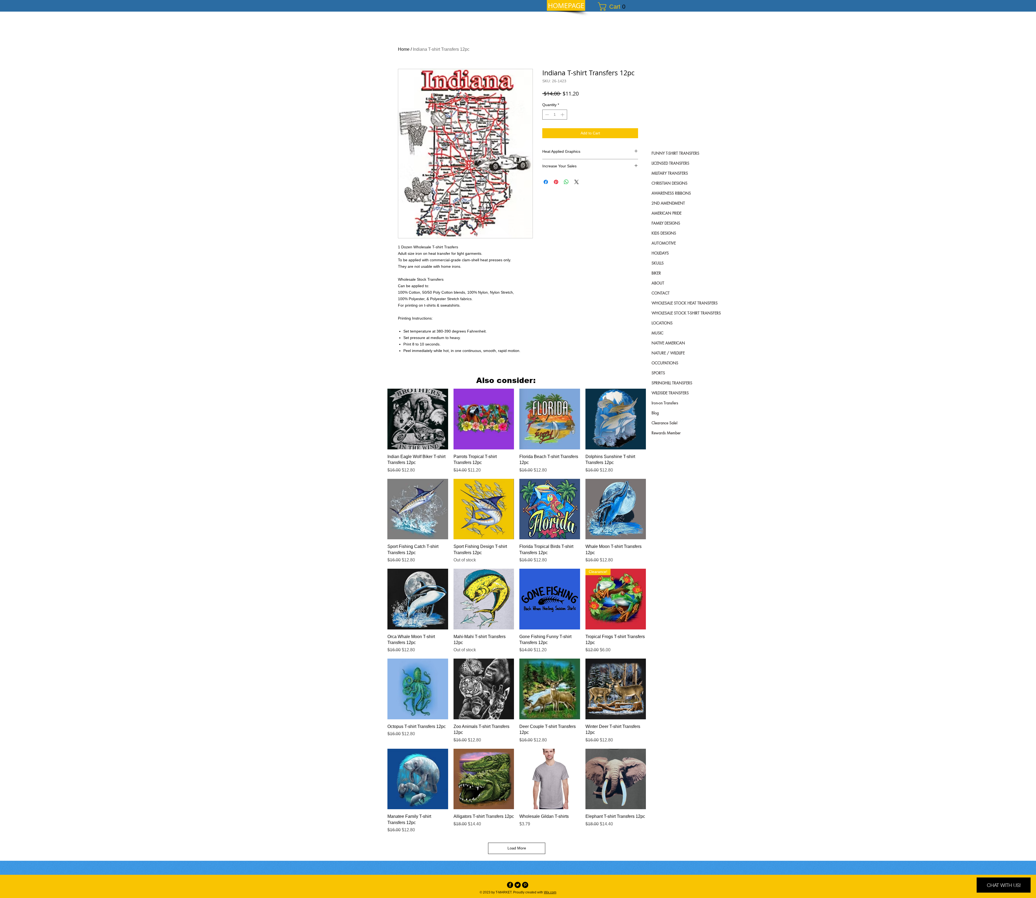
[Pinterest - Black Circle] (525, 885)
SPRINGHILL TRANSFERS (672, 382)
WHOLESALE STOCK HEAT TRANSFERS (685, 303)
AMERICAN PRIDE (666, 213)
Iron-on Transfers (665, 402)
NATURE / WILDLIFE (668, 352)
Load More (516, 848)
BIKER (656, 273)
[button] (614, 6)
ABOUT (658, 283)
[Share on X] (576, 182)
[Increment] (563, 114)
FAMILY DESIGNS (666, 223)
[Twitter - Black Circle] (517, 885)
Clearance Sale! (665, 422)
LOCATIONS (662, 323)
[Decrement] (546, 114)
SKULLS (658, 263)
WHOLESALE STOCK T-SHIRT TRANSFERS (686, 313)
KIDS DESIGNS (664, 233)
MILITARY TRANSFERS (670, 173)
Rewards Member (666, 432)
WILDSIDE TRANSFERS (670, 392)
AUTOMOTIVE (664, 243)
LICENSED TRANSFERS (670, 163)
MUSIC (657, 333)
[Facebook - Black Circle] (510, 885)
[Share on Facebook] (546, 182)
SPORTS (658, 372)
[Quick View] (417, 419)
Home (404, 49)
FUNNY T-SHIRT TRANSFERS (675, 153)
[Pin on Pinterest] (556, 182)
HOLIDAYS (660, 253)
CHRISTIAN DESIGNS (669, 183)
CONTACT (661, 293)
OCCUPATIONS (665, 362)
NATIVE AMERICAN (668, 342)
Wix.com (550, 892)
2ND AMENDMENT (668, 203)
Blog (655, 412)
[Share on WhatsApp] (566, 182)
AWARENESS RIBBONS (671, 193)
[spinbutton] (555, 114)
